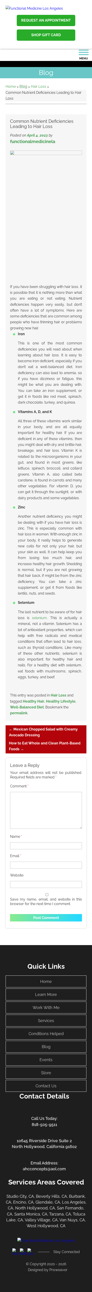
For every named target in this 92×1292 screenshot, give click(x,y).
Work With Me (46, 1007)
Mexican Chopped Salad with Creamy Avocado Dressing (43, 732)
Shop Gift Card (46, 35)
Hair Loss (58, 695)
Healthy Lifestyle (60, 701)
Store (46, 1072)
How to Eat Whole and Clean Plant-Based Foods (44, 746)
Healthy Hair (33, 701)
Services (46, 1020)
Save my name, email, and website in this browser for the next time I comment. (46, 901)
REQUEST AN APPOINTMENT (46, 20)
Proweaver (58, 1270)
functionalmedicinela (32, 141)
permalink (18, 713)
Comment (19, 786)
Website (16, 875)
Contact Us (46, 1085)
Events (46, 1059)
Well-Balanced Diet (27, 707)
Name (16, 836)
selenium (39, 618)
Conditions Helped (46, 1033)
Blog (46, 1046)
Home (46, 981)
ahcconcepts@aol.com (44, 1168)
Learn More (46, 994)
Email (15, 856)
